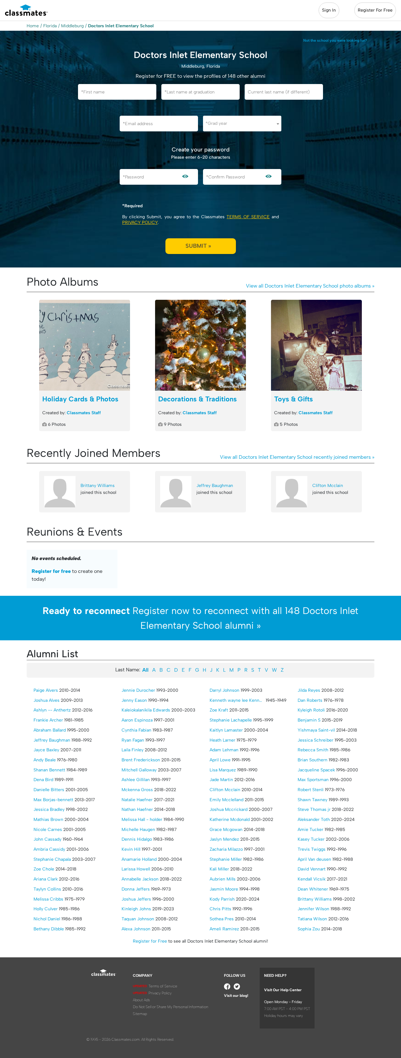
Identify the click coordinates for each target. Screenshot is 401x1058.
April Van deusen (314, 859)
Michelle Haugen (138, 829)
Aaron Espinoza (137, 720)
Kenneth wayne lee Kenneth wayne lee (237, 700)
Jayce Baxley (46, 750)
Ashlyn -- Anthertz (52, 710)
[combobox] (242, 123)
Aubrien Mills (223, 879)
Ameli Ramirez (224, 929)
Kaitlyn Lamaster (226, 730)
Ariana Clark (46, 879)
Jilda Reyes (309, 690)
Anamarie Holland (139, 859)
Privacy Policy (140, 222)
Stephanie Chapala (52, 859)
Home (33, 26)
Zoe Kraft (219, 710)
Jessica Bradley (49, 809)
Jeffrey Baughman (214, 485)
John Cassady (47, 839)
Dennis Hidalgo (137, 839)
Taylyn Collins (47, 889)
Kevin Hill (131, 849)
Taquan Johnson (138, 919)
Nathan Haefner (137, 809)
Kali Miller (219, 869)
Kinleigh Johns (136, 909)
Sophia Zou (309, 929)
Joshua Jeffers (136, 899)
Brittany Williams (98, 485)
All (145, 670)
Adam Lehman (224, 750)
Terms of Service (248, 217)
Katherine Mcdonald (230, 819)
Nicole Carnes (48, 829)
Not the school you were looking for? (335, 40)
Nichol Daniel (47, 919)
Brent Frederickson (141, 760)
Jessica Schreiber (315, 740)
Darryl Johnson (224, 690)
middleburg (72, 26)
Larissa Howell (136, 869)
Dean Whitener (313, 889)
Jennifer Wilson (313, 909)
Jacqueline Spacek (316, 770)
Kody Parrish (222, 899)
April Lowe (220, 760)
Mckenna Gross (137, 789)
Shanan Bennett (49, 770)
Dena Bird (43, 779)
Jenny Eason (134, 700)
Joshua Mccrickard (228, 809)
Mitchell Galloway (139, 770)
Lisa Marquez (223, 770)
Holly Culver (46, 909)
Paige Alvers (46, 690)
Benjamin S (309, 720)
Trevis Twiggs (311, 849)
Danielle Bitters (49, 789)
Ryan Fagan (133, 740)
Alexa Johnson (136, 929)
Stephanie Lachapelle (231, 720)
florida (50, 26)
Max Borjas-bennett (53, 799)
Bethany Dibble (49, 929)
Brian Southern (312, 760)
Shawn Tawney (312, 799)
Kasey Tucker (311, 839)
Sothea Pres (222, 919)
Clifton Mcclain (327, 485)
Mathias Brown (48, 819)
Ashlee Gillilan (136, 779)
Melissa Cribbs (48, 899)
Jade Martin (221, 779)
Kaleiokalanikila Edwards (146, 710)
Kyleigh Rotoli (311, 710)
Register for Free (150, 941)
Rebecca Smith (313, 750)
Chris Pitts (220, 909)
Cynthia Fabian (136, 730)
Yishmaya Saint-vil (316, 730)
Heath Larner (222, 740)
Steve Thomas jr (314, 809)
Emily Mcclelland (226, 799)
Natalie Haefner (137, 799)
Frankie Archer (48, 720)
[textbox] (242, 123)
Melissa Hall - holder (142, 819)
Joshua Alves (47, 700)
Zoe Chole (44, 869)
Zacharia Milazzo (226, 849)
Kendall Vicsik (311, 879)
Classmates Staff (84, 412)
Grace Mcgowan (226, 829)
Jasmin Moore (224, 889)
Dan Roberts (310, 700)
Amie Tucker (310, 829)
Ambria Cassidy (49, 849)
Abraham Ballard (50, 730)
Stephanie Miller (226, 859)
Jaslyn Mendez (224, 839)
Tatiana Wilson (312, 919)
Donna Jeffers (136, 889)
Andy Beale (45, 760)
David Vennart (311, 869)
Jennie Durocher (138, 690)
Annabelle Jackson (140, 879)
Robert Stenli (311, 789)
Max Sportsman (313, 779)
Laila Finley (132, 750)
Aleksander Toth (314, 819)
